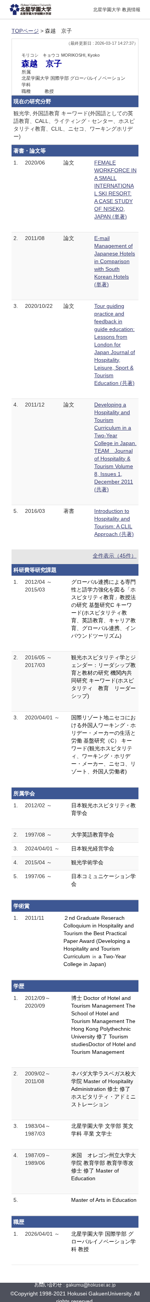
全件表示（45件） (115, 556)
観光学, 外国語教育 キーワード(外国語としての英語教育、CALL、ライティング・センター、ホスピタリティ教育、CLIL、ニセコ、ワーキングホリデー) (74, 124)
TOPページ (25, 31)
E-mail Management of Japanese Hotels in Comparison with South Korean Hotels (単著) (114, 261)
